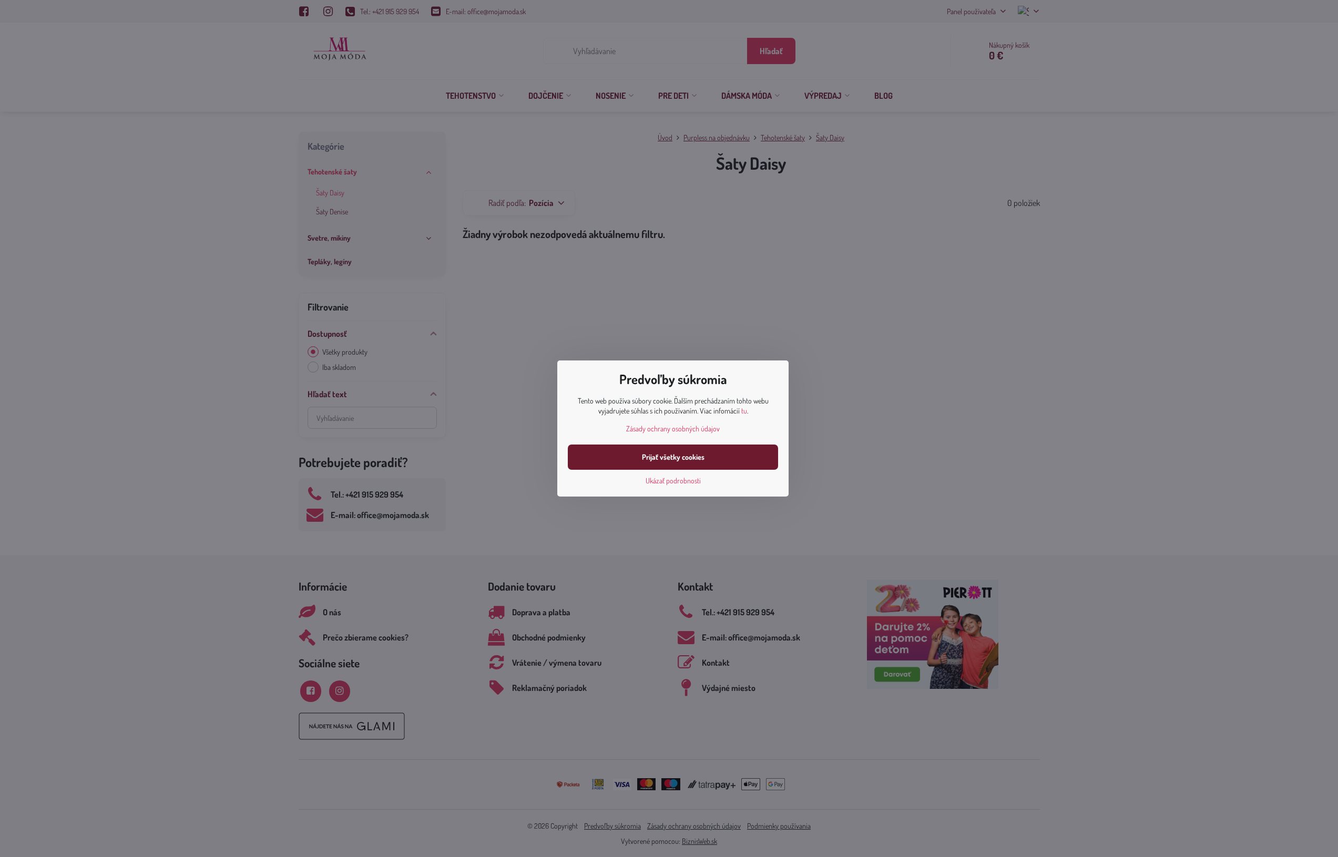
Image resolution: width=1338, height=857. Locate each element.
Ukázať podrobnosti (673, 480)
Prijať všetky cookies (673, 456)
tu (744, 410)
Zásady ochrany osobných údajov (673, 428)
